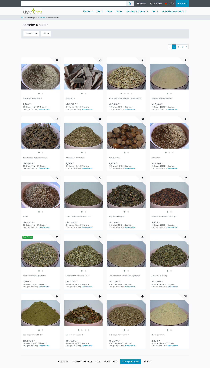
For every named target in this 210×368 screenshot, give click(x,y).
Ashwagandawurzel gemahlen (162, 98)
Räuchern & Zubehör (136, 11)
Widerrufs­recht (110, 361)
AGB (98, 361)
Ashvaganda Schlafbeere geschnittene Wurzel (125, 98)
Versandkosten (44, 109)
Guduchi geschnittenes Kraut (119, 335)
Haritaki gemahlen (158, 335)
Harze (109, 11)
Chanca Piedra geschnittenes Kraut (78, 216)
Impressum (63, 361)
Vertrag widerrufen (130, 361)
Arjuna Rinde (70, 98)
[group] (40, 76)
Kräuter (87, 11)
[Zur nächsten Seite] (187, 46)
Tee (154, 11)
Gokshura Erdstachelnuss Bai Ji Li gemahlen (124, 276)
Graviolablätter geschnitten (75, 335)
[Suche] (129, 3)
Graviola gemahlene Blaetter (33, 335)
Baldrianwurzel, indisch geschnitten (35, 157)
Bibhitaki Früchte (114, 157)
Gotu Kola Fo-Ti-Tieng (159, 276)
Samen (119, 11)
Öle (98, 11)
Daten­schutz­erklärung (82, 361)
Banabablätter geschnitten (75, 157)
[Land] (165, 3)
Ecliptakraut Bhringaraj (116, 216)
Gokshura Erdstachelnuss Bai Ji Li (78, 276)
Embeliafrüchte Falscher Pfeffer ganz (164, 216)
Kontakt (147, 361)
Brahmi (25, 216)
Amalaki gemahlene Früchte (32, 98)
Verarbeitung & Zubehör (173, 11)
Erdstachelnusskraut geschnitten (34, 276)
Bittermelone (156, 157)
